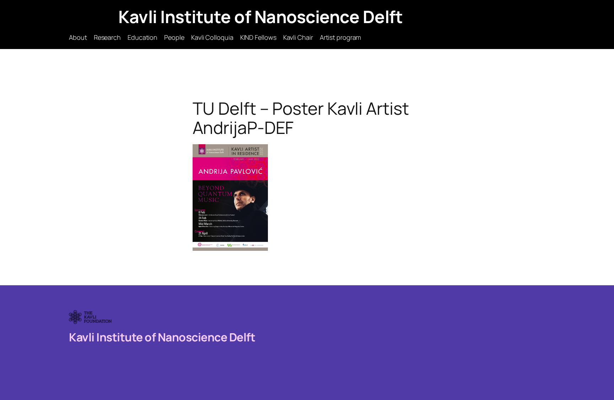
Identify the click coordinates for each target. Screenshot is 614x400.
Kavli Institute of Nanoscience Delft (260, 16)
